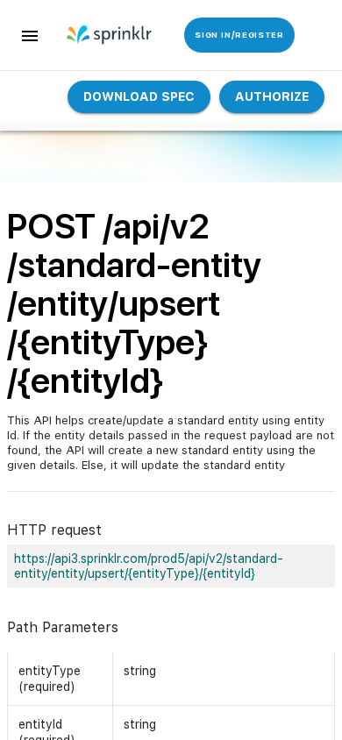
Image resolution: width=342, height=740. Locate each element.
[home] (102, 35)
